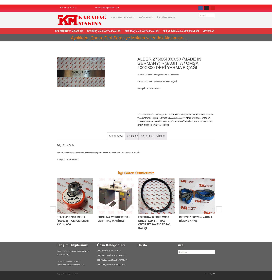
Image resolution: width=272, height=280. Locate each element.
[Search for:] (207, 15)
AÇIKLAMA (116, 136)
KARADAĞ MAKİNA (184, 121)
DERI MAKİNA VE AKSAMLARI (69, 31)
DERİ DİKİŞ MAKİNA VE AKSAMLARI (104, 31)
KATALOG (147, 136)
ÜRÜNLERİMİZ (146, 17)
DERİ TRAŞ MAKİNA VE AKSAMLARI (142, 31)
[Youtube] (213, 8)
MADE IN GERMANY (203, 121)
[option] (74, 205)
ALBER (174, 118)
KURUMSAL (129, 17)
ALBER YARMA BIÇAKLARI (180, 114)
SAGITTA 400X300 (161, 125)
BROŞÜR (132, 136)
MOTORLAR (208, 31)
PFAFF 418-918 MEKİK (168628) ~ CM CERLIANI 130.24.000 (73, 220)
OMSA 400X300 (144, 125)
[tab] (116, 136)
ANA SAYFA (116, 17)
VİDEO (160, 136)
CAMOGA (196, 118)
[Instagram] (206, 8)
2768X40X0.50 (163, 118)
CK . (214, 274)
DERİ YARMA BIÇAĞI (164, 121)
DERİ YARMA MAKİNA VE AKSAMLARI (181, 31)
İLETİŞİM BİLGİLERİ (166, 17)
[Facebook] (200, 8)
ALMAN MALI (184, 118)
